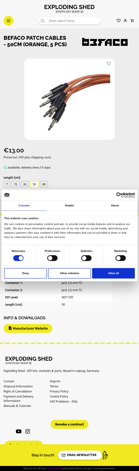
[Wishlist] (118, 20)
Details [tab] (69, 205)
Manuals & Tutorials (17, 406)
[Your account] (125, 20)
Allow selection (69, 273)
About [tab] (115, 205)
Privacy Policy (59, 391)
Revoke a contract (69, 424)
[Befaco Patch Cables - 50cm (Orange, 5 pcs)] (69, 99)
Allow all (113, 273)
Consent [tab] (24, 205)
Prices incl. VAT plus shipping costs (27, 157)
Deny (25, 273)
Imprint (55, 381)
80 (44, 184)
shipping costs (54, 468)
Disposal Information (18, 386)
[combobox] (74, 20)
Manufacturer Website (30, 328)
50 (34, 184)
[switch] (52, 258)
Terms (54, 386)
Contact (9, 381)
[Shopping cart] (132, 20)
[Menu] (8, 21)
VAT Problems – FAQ (63, 401)
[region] (69, 101)
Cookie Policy (59, 396)
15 (15, 184)
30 (24, 184)
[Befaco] (104, 42)
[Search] (42, 20)
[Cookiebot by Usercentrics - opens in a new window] (119, 195)
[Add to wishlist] (109, 63)
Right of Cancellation (18, 391)
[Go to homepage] (69, 8)
